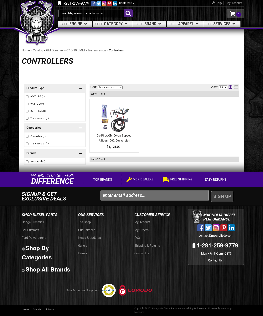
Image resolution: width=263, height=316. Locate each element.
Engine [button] (71, 23)
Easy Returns (215, 179)
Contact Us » (126, 3)
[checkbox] (27, 161)
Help (218, 3)
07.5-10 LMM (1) (38, 103)
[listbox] (110, 87)
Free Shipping (180, 179)
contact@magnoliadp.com (215, 235)
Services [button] (218, 23)
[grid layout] (230, 87)
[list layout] (236, 87)
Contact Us (215, 260)
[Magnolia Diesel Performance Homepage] (38, 13)
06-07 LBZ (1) (37, 96)
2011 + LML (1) (38, 111)
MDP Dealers (142, 179)
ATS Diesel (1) (37, 161)
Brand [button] (146, 23)
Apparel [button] (181, 23)
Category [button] (109, 23)
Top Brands (102, 179)
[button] (54, 153)
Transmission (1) (39, 118)
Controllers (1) (38, 136)
